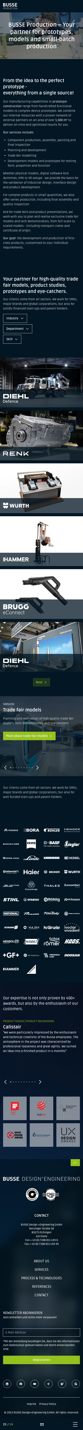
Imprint (31, 1404)
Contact (41, 1295)
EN (11, 1424)
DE (5, 1424)
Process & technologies (41, 1278)
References (41, 1286)
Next (39, 682)
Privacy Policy (47, 1404)
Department (15, 329)
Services (41, 1269)
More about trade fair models (27, 736)
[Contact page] (42, 1424)
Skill (9, 339)
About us (41, 1261)
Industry (12, 318)
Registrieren (41, 1360)
